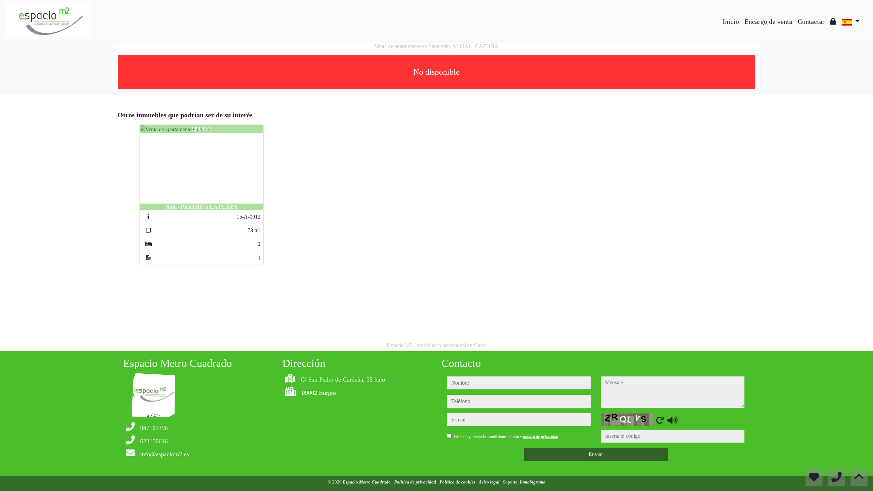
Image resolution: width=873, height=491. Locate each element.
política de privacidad (540, 436)
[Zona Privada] (833, 21)
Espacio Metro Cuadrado (367, 482)
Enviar (596, 454)
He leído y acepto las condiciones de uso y (506, 436)
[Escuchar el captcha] (672, 420)
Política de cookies (458, 482)
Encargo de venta (768, 21)
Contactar (811, 21)
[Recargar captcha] (659, 420)
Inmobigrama (533, 482)
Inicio (731, 21)
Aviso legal (490, 482)
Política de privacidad (415, 482)
